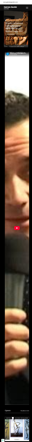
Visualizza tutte (24, 411)
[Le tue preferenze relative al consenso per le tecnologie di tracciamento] (2, 440)
